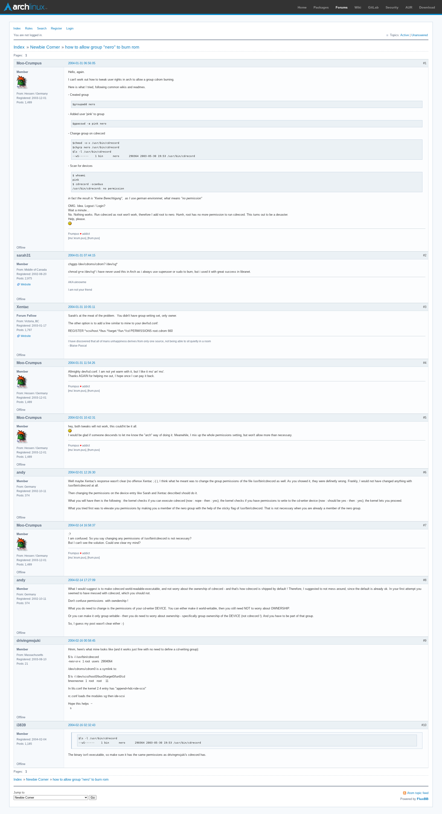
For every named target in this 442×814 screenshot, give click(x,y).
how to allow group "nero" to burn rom (102, 47)
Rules (29, 28)
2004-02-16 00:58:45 (81, 640)
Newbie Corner (45, 47)
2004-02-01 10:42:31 (81, 417)
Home (302, 7)
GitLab (373, 7)
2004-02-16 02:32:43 (81, 725)
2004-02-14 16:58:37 (81, 525)
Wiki (358, 7)
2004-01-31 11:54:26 (81, 363)
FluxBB (422, 799)
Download (427, 7)
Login (69, 28)
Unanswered (419, 35)
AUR (408, 7)
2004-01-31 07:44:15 (81, 255)
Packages (321, 7)
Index (17, 28)
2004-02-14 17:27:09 (81, 580)
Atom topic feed (417, 793)
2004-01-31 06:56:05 (81, 63)
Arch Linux (25, 7)
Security (392, 7)
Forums (342, 7)
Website (26, 284)
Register (56, 28)
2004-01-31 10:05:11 (81, 307)
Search (42, 28)
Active (404, 35)
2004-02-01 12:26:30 (81, 472)
